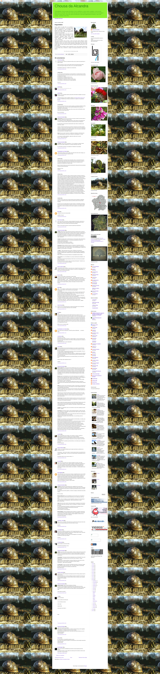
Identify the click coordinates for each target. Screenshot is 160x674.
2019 (93, 565)
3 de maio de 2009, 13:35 (62, 208)
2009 (93, 579)
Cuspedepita (60, 529)
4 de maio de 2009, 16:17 (62, 309)
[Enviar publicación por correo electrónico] (66, 54)
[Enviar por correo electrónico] (68, 54)
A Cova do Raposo (95, 266)
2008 (93, 609)
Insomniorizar (94, 368)
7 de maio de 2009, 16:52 (62, 623)
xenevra (93, 352)
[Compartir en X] (70, 54)
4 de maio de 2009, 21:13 (62, 363)
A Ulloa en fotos (95, 305)
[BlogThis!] (69, 54)
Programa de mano (95, 285)
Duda (94, 593)
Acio (97, 462)
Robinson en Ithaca (95, 288)
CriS (58, 312)
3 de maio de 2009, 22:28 (62, 263)
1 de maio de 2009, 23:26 (62, 83)
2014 (93, 572)
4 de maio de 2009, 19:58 (62, 343)
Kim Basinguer (60, 647)
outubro (94, 583)
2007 (93, 610)
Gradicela (94, 330)
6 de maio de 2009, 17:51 (62, 547)
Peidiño (94, 595)
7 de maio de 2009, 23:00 (62, 634)
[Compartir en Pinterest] (73, 54)
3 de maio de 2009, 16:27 (62, 216)
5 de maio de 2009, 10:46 (62, 444)
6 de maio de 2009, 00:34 (62, 526)
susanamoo (60, 336)
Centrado (98, 455)
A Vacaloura (94, 299)
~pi (58, 596)
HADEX (59, 93)
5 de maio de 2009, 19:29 (62, 481)
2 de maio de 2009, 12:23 (62, 89)
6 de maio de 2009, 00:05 (62, 517)
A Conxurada (60, 542)
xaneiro (94, 607)
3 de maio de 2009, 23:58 (62, 271)
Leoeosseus (94, 277)
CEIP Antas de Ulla (95, 302)
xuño (94, 589)
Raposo (59, 637)
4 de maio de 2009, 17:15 (62, 332)
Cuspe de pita (94, 327)
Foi (97, 432)
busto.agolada (60, 472)
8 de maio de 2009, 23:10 (62, 643)
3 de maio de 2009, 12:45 (62, 194)
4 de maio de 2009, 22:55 (62, 430)
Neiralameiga (94, 282)
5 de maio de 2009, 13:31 (62, 457)
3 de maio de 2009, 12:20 (62, 170)
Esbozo (94, 592)
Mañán (94, 596)
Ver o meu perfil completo (95, 33)
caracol (59, 346)
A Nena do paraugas (96, 373)
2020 (93, 563)
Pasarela (98, 447)
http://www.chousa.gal (58, 18)
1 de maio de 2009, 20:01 (62, 69)
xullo (94, 588)
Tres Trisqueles (95, 293)
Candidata (99, 440)
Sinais (98, 394)
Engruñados (95, 601)
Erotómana (94, 341)
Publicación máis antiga (83, 657)
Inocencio (98, 485)
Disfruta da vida (95, 365)
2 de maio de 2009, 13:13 (62, 138)
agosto (94, 586)
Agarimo (93, 269)
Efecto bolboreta (95, 357)
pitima (59, 287)
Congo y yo (94, 346)
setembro (94, 585)
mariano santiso (60, 572)
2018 (93, 566)
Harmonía (94, 354)
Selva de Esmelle (95, 291)
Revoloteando (94, 378)
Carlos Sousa (60, 219)
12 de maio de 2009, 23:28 (62, 653)
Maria (59, 211)
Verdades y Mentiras (96, 383)
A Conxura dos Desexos (96, 371)
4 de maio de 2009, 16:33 (62, 325)
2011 (93, 576)
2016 (93, 569)
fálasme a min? (95, 324)
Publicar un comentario (60, 655)
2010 (93, 578)
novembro (95, 582)
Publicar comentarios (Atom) (65, 659)
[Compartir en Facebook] (71, 54)
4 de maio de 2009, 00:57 (62, 284)
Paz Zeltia (59, 461)
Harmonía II (94, 338)
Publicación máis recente (59, 657)
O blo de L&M (94, 380)
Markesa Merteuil (61, 266)
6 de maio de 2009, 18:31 (62, 569)
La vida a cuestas (95, 360)
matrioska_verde (61, 520)
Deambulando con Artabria (62, 151)
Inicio (71, 657)
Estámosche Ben (95, 274)
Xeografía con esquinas (96, 343)
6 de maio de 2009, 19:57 (62, 580)
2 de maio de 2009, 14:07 (62, 155)
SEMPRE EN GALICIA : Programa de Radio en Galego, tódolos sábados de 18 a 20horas (98, 314)
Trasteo (98, 409)
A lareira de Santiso (95, 349)
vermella (59, 434)
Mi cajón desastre (95, 280)
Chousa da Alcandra (71, 6)
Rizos (98, 424)
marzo (94, 604)
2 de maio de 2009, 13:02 (62, 113)
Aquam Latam (94, 335)
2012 (93, 575)
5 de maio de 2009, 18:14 (62, 469)
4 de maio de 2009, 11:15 (62, 301)
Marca (94, 598)
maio (94, 591)
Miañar (98, 479)
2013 (93, 573)
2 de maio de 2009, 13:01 (62, 101)
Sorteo (94, 599)
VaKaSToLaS (94, 382)
